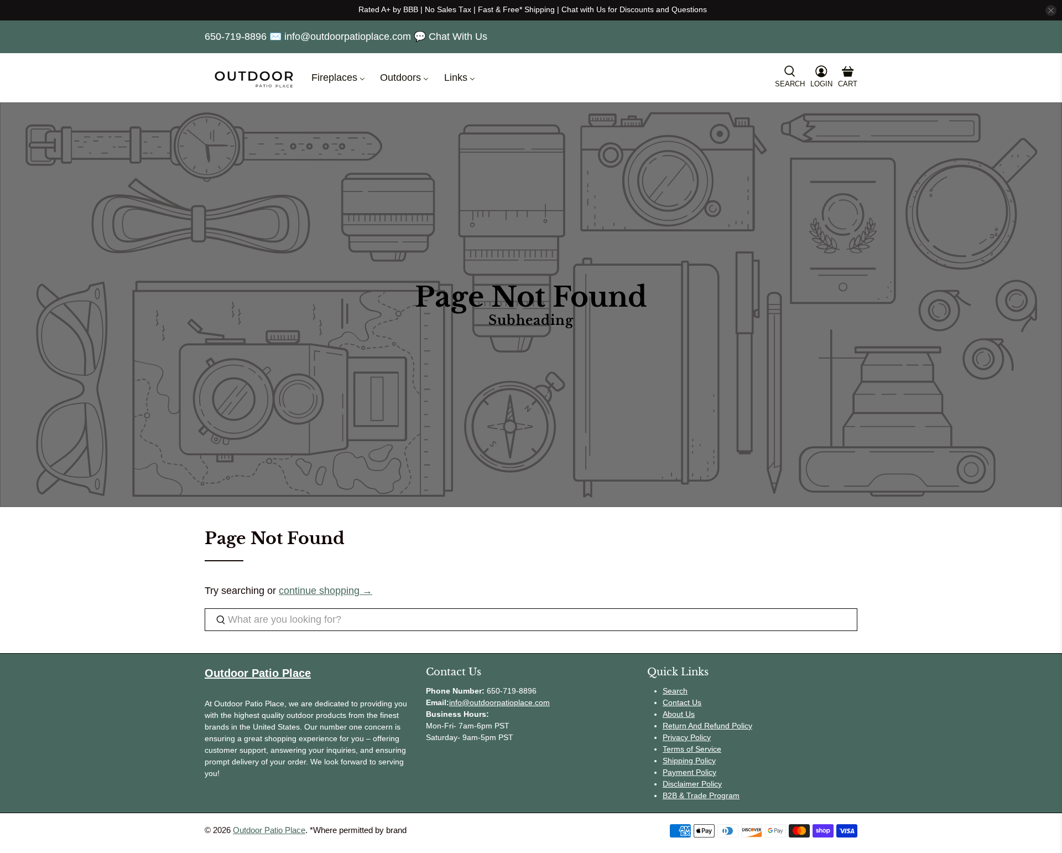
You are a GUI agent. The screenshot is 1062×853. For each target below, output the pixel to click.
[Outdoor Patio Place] (253, 77)
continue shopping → (325, 590)
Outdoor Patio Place (269, 830)
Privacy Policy (687, 737)
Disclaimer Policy (692, 783)
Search (675, 690)
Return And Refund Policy (707, 725)
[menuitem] (337, 77)
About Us (679, 714)
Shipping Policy (689, 760)
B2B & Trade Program (701, 795)
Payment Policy (689, 772)
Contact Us (682, 702)
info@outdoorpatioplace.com (499, 702)
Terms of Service (692, 749)
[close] (1050, 10)
